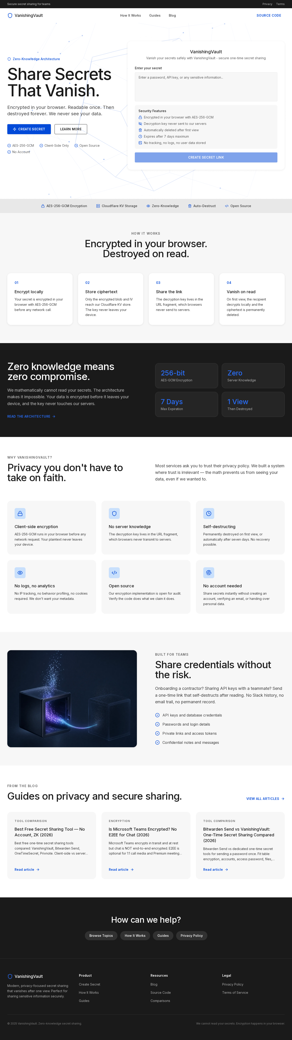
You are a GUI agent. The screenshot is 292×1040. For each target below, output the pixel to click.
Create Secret (31, 129)
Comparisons (160, 1001)
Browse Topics (101, 935)
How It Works (130, 15)
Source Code (269, 15)
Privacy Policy (192, 935)
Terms (280, 4)
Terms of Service (235, 992)
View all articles (262, 799)
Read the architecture (28, 416)
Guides (155, 15)
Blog (172, 15)
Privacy (267, 4)
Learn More (71, 129)
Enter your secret (148, 68)
